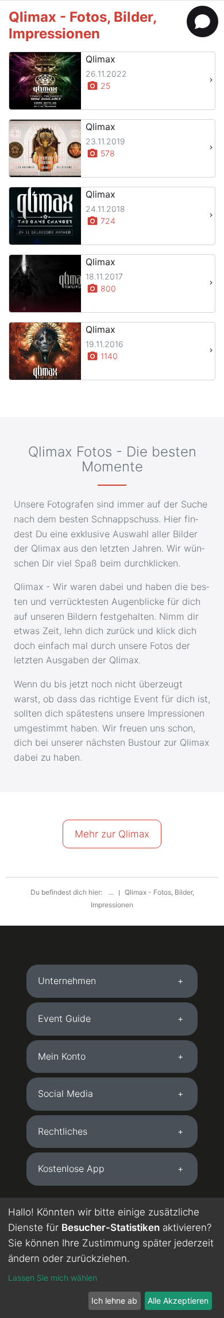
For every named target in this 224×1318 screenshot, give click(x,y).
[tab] (112, 981)
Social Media (65, 1093)
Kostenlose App (71, 1168)
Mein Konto (62, 1056)
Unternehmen (67, 980)
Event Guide (64, 1018)
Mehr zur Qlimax (112, 834)
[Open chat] (202, 21)
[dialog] (112, 1258)
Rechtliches (62, 1131)
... (112, 892)
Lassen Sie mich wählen (52, 1277)
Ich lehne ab (114, 1300)
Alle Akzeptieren (178, 1300)
